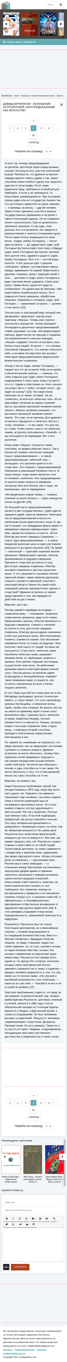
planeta (8, 4)
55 (33, 135)
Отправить (20, 1267)
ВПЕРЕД (34, 142)
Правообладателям (25, 1349)
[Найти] (61, 5)
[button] (7, 1219)
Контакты (7, 1349)
